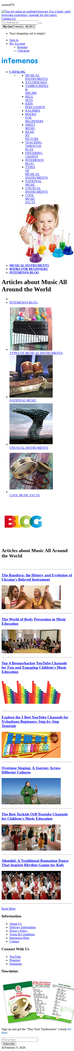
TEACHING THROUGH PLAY (33, 146)
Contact (14, 941)
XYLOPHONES (36, 82)
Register (22, 47)
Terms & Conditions (22, 934)
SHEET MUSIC (30, 126)
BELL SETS (29, 98)
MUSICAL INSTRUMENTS (36, 77)
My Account (17, 43)
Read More (9, 908)
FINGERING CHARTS (34, 154)
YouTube (15, 956)
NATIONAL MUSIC (33, 182)
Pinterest (14, 960)
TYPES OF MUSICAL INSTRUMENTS (36, 172)
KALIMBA (32, 110)
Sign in (13, 40)
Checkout (23, 50)
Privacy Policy (18, 930)
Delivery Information (22, 927)
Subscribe (9, 1043)
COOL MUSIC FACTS (30, 199)
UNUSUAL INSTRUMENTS (36, 190)
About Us (15, 923)
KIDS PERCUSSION (35, 105)
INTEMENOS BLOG (23, 302)
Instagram (15, 963)
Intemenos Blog (19, 938)
